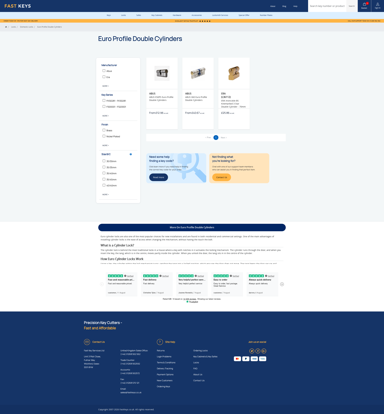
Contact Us (198, 380)
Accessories (197, 15)
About (272, 6)
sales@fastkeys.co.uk (130, 392)
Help (295, 6)
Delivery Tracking (165, 368)
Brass (109, 130)
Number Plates (266, 15)
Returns (161, 350)
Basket (364, 6)
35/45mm (111, 179)
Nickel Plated (113, 136)
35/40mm (111, 173)
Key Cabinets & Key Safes (205, 356)
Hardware (177, 15)
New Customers (164, 380)
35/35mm (111, 167)
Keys (109, 15)
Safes (138, 15)
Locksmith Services (220, 15)
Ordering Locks (200, 350)
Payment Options (165, 374)
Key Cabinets (157, 15)
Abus (109, 71)
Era (108, 77)
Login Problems (164, 356)
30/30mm (111, 161)
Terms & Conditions (166, 362)
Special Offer (244, 15)
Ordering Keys (163, 386)
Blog (284, 6)
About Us (197, 374)
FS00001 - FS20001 (116, 106)
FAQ (195, 368)
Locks (123, 15)
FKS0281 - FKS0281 (116, 100)
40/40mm (111, 185)
